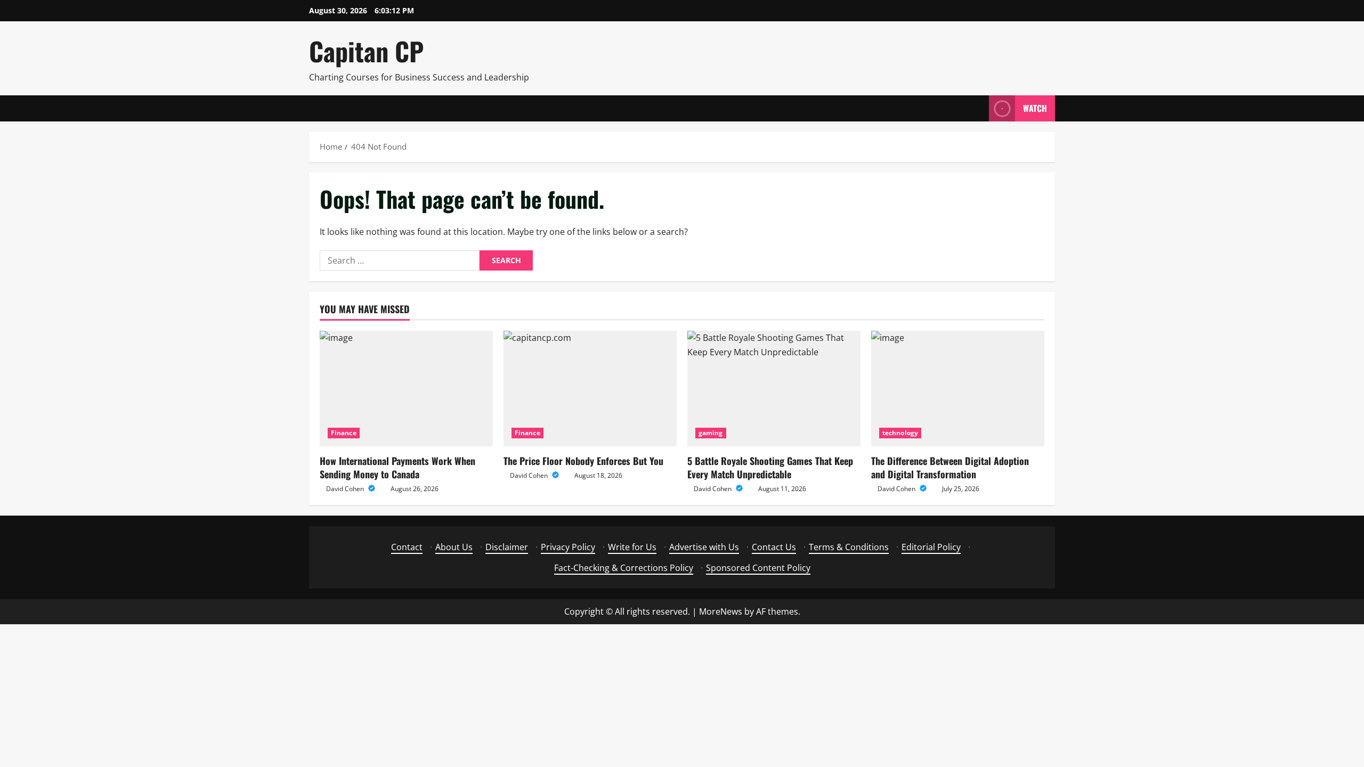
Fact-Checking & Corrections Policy (623, 568)
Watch (1035, 108)
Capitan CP (366, 51)
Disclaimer (506, 547)
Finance (343, 432)
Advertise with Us (704, 547)
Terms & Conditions (849, 547)
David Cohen (346, 488)
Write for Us (632, 547)
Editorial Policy (931, 547)
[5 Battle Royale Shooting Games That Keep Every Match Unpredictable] (773, 388)
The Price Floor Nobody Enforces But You (583, 461)
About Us (454, 547)
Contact (407, 547)
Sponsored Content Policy (758, 568)
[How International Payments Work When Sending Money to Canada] (406, 388)
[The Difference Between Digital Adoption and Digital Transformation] (957, 388)
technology (900, 432)
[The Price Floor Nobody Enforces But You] (590, 388)
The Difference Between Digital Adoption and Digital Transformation (950, 467)
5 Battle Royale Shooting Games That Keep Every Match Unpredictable (770, 467)
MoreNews (720, 611)
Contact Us (774, 547)
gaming (711, 432)
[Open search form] (978, 108)
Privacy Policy (568, 547)
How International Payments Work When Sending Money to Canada (397, 467)
